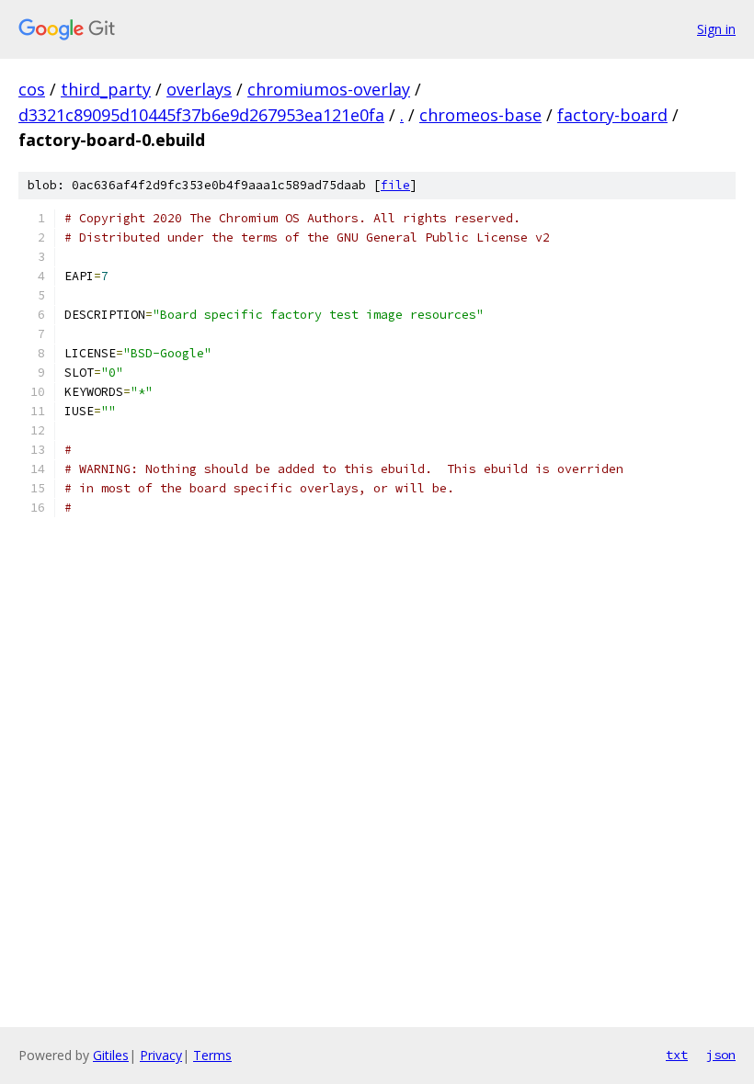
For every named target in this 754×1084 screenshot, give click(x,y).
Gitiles (111, 1055)
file (395, 185)
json (721, 1054)
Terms (212, 1055)
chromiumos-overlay (328, 89)
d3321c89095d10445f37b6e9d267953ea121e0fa (201, 115)
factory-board (612, 115)
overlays (199, 89)
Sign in (716, 29)
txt (677, 1054)
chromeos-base (480, 115)
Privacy (161, 1055)
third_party (106, 89)
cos (31, 89)
